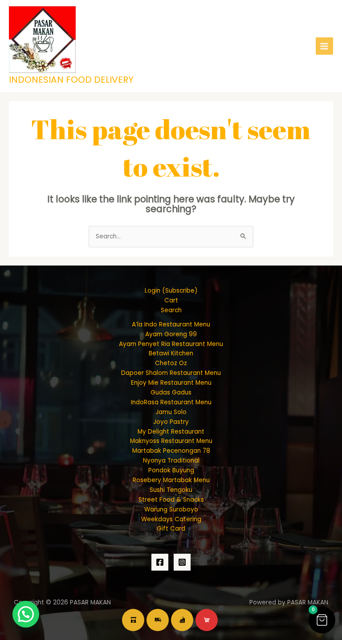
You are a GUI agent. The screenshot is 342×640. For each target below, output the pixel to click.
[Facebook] (159, 562)
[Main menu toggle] (324, 46)
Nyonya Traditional (171, 460)
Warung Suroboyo (171, 509)
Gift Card (171, 528)
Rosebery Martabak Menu (171, 480)
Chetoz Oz (171, 363)
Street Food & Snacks (171, 499)
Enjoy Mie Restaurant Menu (171, 382)
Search (171, 310)
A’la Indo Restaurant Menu (171, 324)
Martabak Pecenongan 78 (171, 451)
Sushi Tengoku (171, 490)
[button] (322, 620)
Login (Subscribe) (171, 290)
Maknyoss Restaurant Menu (171, 441)
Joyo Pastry (171, 422)
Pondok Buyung (171, 470)
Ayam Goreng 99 (171, 334)
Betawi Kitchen (171, 353)
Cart (171, 300)
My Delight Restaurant (171, 431)
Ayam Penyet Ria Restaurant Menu (171, 344)
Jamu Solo (171, 412)
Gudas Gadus (171, 392)
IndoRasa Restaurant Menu (171, 402)
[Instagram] (182, 562)
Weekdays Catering (171, 519)
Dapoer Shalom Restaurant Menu (171, 373)
